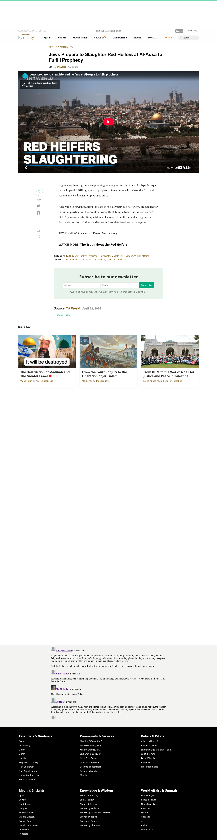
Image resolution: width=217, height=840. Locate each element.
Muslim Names (26, 812)
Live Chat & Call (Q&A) (91, 753)
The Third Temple (116, 259)
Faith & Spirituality (61, 47)
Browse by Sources (89, 821)
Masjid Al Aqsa (86, 259)
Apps (21, 795)
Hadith (22, 758)
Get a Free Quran (88, 758)
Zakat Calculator (27, 779)
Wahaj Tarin (26, 380)
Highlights (104, 256)
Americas (145, 808)
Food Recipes (25, 804)
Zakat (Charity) (148, 758)
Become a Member (89, 771)
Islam (21, 741)
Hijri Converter (26, 766)
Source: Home (63, 314)
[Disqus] (108, 682)
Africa (144, 825)
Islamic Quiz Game (28, 825)
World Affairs (141, 256)
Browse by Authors (89, 808)
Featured (93, 256)
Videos (129, 256)
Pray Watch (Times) (28, 762)
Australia (145, 816)
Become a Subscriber (90, 766)
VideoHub (24, 829)
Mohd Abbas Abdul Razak (156, 380)
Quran (22, 749)
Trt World (73, 308)
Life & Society (87, 799)
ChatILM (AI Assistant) (91, 741)
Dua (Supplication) (28, 771)
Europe (144, 812)
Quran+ (22, 753)
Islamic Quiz (25, 821)
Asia (143, 821)
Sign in (179, 31)
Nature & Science (88, 804)
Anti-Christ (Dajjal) (45, 380)
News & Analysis (149, 804)
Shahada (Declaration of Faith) (156, 749)
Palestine (100, 259)
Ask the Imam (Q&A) (90, 749)
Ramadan (146, 762)
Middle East (117, 256)
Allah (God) (24, 745)
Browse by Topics (88, 816)
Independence (103, 380)
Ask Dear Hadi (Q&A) (90, 745)
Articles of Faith (149, 745)
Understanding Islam (29, 775)
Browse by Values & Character (95, 812)
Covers (22, 799)
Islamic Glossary (27, 816)
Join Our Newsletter (90, 762)
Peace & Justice (148, 799)
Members (84, 775)
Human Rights (148, 795)
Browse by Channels (90, 825)
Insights (23, 808)
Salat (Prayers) (148, 753)
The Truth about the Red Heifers (103, 244)
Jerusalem (71, 259)
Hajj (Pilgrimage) (149, 766)
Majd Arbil (87, 380)
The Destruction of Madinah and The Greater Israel (169, 835)
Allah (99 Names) (149, 741)
